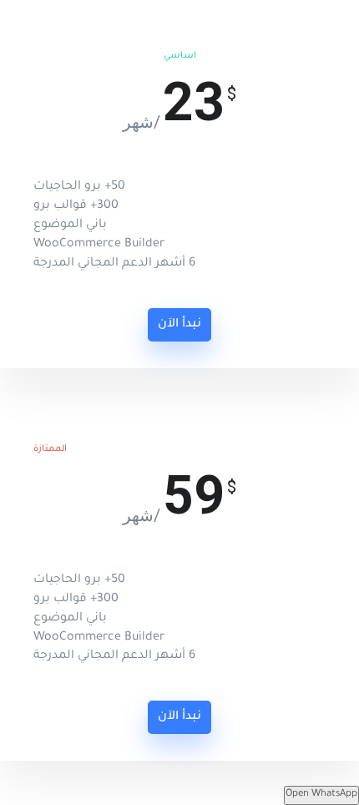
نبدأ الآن (179, 325)
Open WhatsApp (321, 794)
